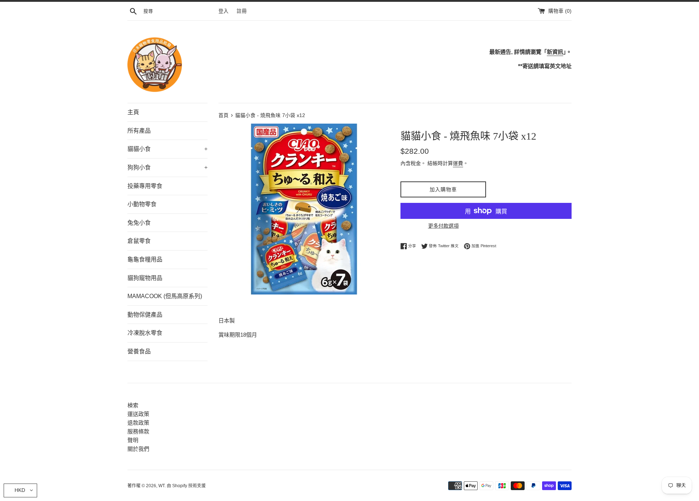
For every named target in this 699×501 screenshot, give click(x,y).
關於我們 (138, 449)
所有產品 (139, 131)
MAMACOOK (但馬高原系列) (164, 296)
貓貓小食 (167, 149)
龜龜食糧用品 (144, 259)
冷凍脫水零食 (144, 333)
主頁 (133, 112)
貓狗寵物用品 (144, 278)
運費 (458, 163)
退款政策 (138, 423)
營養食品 (139, 351)
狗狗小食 (167, 167)
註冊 (242, 11)
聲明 (132, 440)
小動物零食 (142, 204)
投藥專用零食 (144, 186)
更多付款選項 (443, 226)
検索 (132, 405)
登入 (223, 11)
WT (161, 485)
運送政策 (138, 414)
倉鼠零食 (139, 241)
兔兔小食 (139, 223)
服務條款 (138, 431)
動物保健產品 (144, 315)
